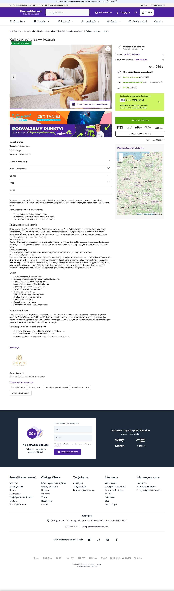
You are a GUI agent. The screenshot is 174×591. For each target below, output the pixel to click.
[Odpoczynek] (61, 77)
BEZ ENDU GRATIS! (152, 82)
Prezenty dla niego (18, 387)
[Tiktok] (117, 539)
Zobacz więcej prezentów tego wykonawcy (27, 376)
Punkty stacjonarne (157, 5)
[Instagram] (98, 539)
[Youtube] (107, 539)
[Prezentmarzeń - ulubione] (136, 12)
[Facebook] (89, 539)
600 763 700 (71, 526)
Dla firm (144, 5)
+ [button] (121, 155)
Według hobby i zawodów (21, 393)
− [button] (121, 159)
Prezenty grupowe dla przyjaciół (56, 387)
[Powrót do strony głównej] (10, 31)
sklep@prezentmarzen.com (59, 5)
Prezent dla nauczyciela (80, 387)
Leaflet (139, 214)
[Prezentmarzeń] (30, 12)
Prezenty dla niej (35, 387)
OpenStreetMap (149, 214)
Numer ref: (151, 140)
